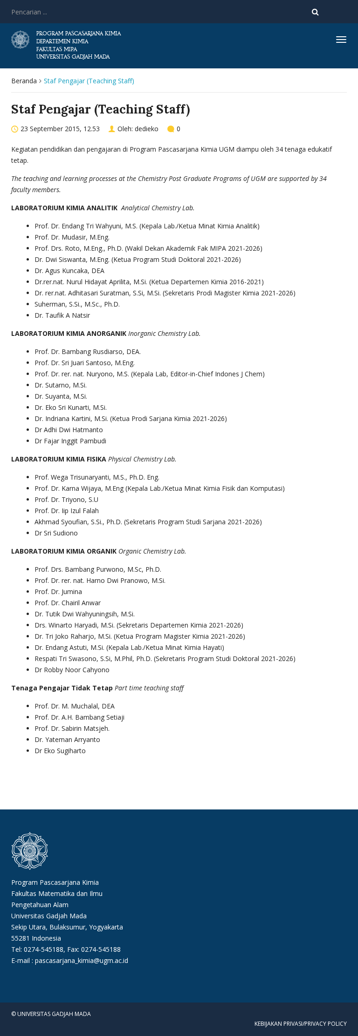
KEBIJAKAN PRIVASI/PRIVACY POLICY (301, 1024)
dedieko (146, 128)
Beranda (24, 80)
